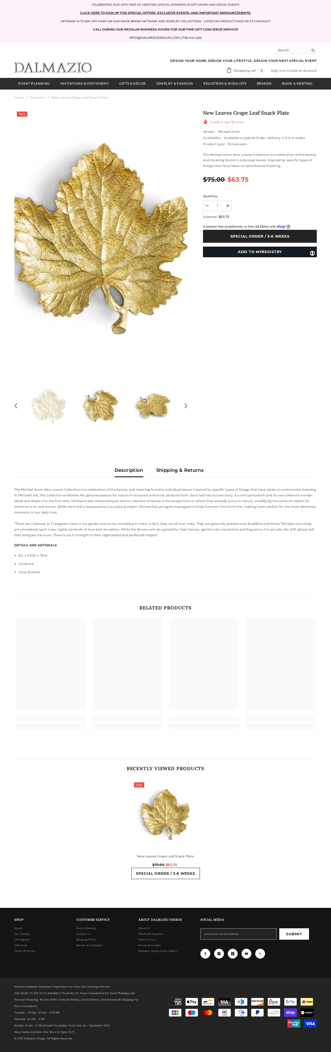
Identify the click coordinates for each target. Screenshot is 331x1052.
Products (37, 97)
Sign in (277, 70)
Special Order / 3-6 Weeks (260, 236)
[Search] (296, 50)
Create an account (302, 70)
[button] (16, 406)
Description (129, 470)
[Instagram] (219, 954)
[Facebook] (205, 954)
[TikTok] (233, 954)
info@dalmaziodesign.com (154, 38)
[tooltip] (312, 253)
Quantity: (210, 196)
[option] (101, 237)
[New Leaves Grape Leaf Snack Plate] (165, 814)
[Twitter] (260, 954)
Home (19, 97)
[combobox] (292, 50)
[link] (50, 718)
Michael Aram (229, 132)
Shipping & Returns (180, 470)
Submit (294, 934)
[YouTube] (246, 954)
